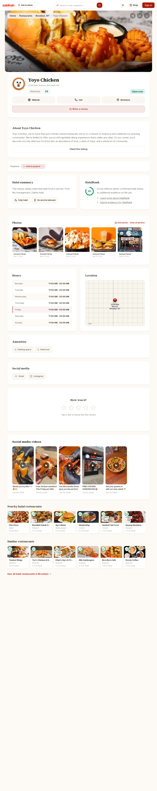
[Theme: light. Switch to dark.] (122, 5)
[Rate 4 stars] (86, 408)
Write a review (80, 109)
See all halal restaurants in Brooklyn (27, 573)
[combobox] (78, 5)
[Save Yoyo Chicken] (147, 16)
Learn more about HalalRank (115, 198)
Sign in (148, 5)
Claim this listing (78, 149)
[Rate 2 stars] (71, 408)
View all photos (137, 222)
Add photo (123, 222)
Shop (135, 5)
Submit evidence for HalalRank (116, 202)
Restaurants (25, 15)
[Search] (99, 5)
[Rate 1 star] (64, 408)
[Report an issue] (140, 16)
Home (13, 15)
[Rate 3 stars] (78, 408)
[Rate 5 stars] (93, 408)
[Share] (133, 16)
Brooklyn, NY (43, 15)
